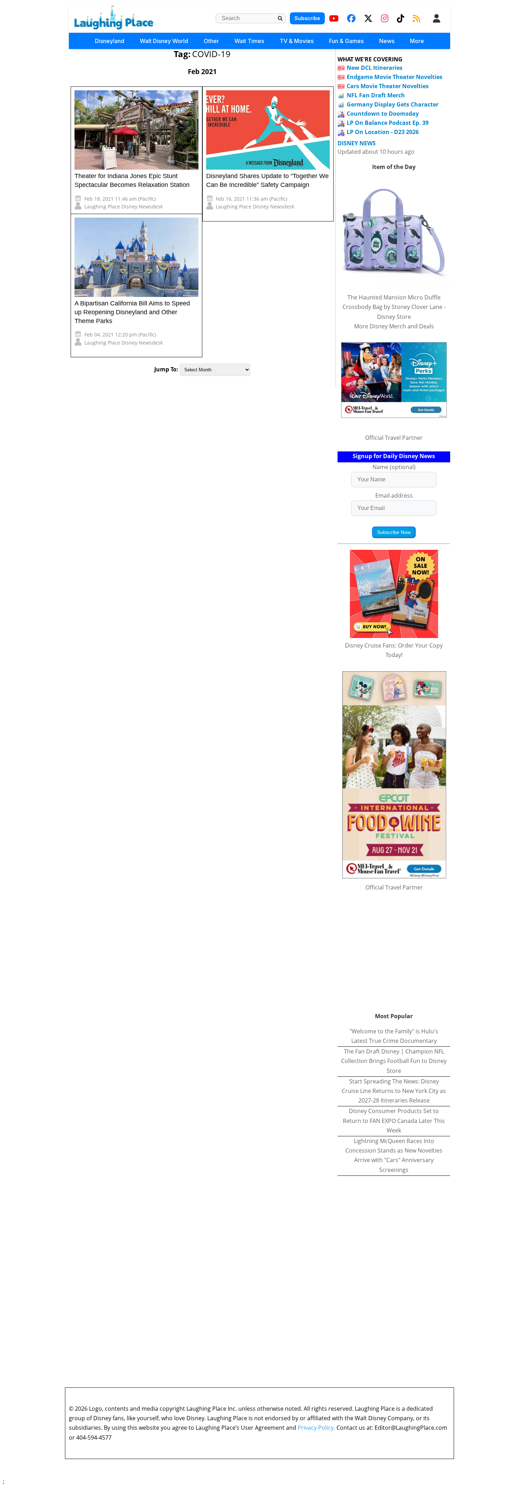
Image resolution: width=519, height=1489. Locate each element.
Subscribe (307, 18)
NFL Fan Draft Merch (376, 95)
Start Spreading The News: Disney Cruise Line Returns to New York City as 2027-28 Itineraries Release (394, 1090)
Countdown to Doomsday (383, 113)
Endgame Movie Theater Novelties (394, 77)
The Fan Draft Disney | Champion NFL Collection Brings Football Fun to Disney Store (394, 1060)
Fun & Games (346, 40)
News (386, 40)
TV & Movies (297, 40)
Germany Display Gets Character (393, 104)
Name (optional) (394, 467)
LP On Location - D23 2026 (383, 132)
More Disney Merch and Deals (394, 326)
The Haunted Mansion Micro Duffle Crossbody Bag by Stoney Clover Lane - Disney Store (394, 306)
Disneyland (109, 40)
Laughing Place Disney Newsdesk (123, 206)
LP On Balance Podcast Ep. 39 (388, 123)
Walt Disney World (164, 40)
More (417, 40)
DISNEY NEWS (357, 143)
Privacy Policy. (316, 1428)
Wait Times (249, 40)
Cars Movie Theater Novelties (388, 86)
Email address (394, 495)
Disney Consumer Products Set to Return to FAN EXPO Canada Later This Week (394, 1120)
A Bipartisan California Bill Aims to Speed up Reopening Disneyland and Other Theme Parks (132, 312)
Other (211, 40)
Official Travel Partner (394, 438)
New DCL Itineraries (374, 68)
